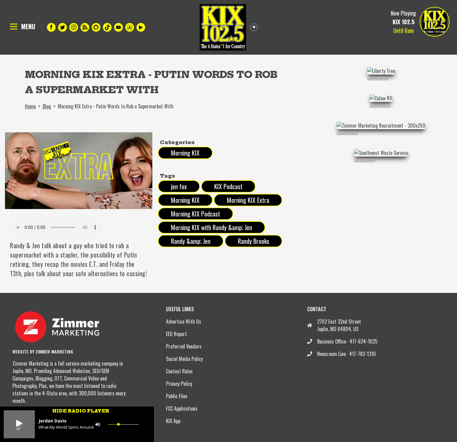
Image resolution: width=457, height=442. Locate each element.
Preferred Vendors (183, 346)
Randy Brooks (253, 241)
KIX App (173, 421)
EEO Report (176, 334)
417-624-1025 (363, 341)
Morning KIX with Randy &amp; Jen (211, 227)
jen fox (179, 186)
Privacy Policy (179, 383)
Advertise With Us (183, 321)
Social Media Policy (184, 358)
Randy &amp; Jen (190, 241)
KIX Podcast (228, 186)
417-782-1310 (362, 354)
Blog (47, 106)
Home (30, 106)
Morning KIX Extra (248, 200)
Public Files (176, 396)
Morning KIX (185, 152)
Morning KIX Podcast (195, 213)
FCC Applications (181, 408)
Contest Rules (179, 371)
